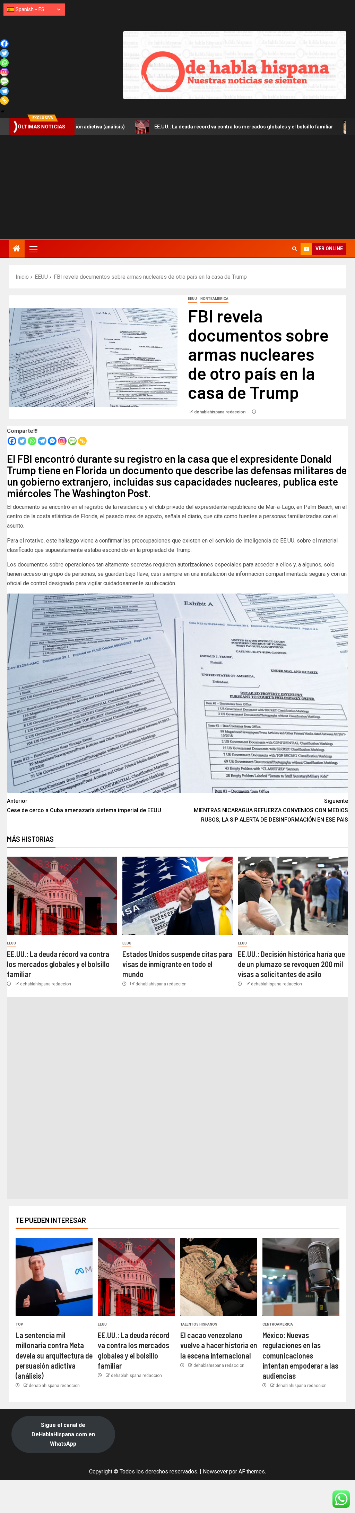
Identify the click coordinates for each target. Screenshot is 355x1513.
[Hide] (3, 111)
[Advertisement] (177, 187)
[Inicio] (16, 249)
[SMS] (72, 441)
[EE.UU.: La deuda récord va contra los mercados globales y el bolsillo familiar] (62, 896)
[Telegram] (42, 441)
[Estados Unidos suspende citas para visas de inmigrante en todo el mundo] (177, 896)
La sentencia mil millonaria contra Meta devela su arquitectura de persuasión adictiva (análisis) (54, 1355)
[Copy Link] (82, 441)
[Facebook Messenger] (52, 441)
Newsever (215, 1471)
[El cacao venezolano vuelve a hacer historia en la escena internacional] (218, 1277)
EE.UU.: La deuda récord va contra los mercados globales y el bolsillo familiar (179, 126)
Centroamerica (277, 1324)
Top (19, 1324)
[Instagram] (62, 441)
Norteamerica (214, 299)
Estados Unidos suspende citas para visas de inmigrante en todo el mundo (177, 964)
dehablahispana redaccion (220, 412)
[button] (33, 249)
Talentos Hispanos (198, 1324)
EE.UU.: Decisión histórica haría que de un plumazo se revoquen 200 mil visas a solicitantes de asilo (291, 964)
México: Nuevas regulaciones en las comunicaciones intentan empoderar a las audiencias (300, 1355)
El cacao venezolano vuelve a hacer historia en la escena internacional (218, 1345)
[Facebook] (12, 441)
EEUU (192, 299)
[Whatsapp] (32, 441)
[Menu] (33, 249)
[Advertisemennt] (234, 64)
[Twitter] (22, 441)
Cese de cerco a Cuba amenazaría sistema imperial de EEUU (85, 806)
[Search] (294, 248)
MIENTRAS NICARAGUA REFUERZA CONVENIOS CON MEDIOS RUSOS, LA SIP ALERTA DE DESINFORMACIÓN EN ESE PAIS (271, 810)
